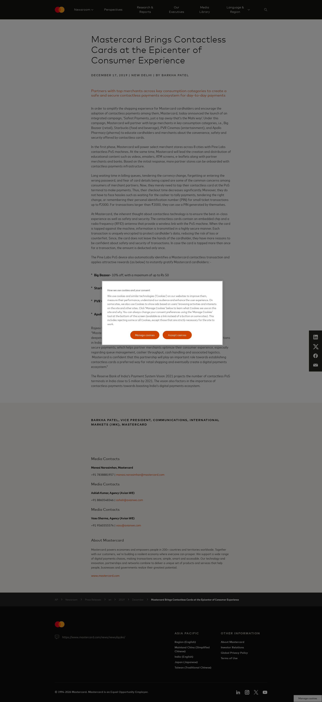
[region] (162, 313)
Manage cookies (145, 335)
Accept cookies (177, 335)
